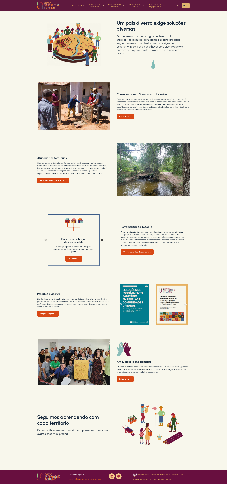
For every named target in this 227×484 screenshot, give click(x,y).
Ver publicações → (48, 314)
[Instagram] (119, 476)
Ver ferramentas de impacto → (137, 252)
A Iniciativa (77, 5)
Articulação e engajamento (155, 5)
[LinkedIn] (112, 476)
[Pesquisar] (178, 5)
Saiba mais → (74, 259)
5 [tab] (81, 262)
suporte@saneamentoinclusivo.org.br (85, 479)
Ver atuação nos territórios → (53, 180)
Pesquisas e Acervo (134, 5)
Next (185, 170)
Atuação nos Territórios (94, 5)
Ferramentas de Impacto (115, 5)
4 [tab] (158, 193)
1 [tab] (148, 193)
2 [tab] (151, 193)
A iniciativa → (125, 116)
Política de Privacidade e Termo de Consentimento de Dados (152, 479)
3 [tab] (155, 193)
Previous (121, 170)
